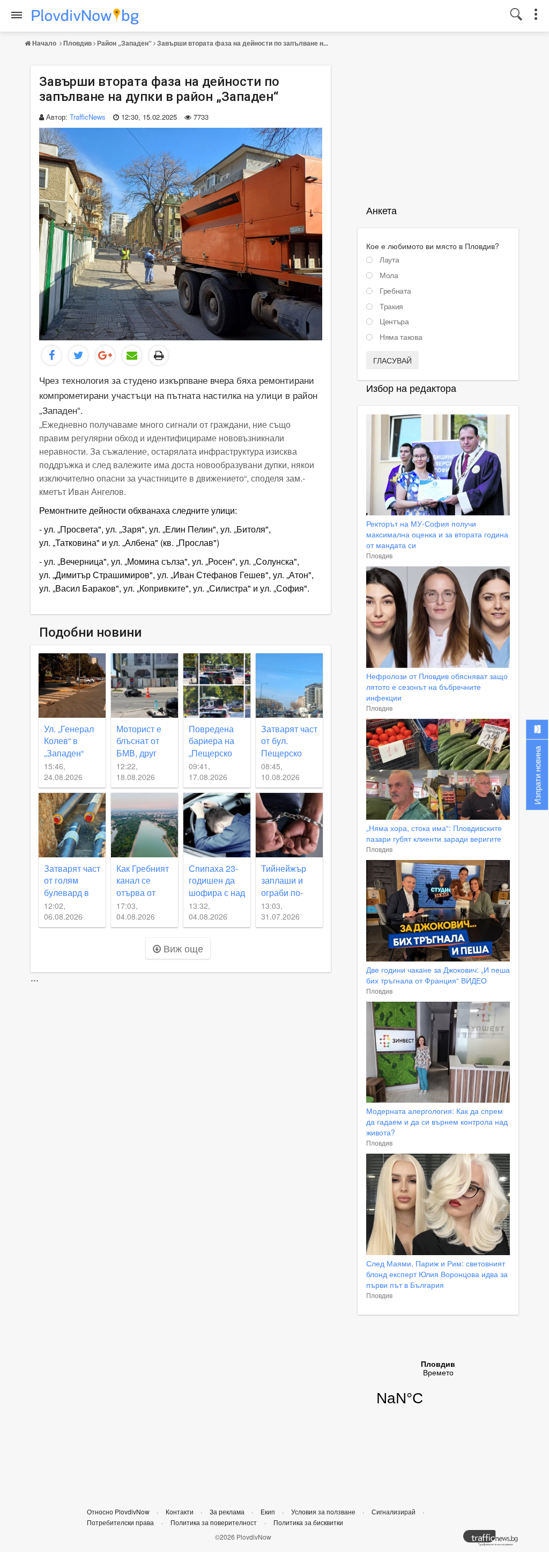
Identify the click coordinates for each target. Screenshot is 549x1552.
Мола (389, 275)
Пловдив (77, 43)
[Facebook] (51, 355)
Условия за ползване (324, 1511)
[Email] (132, 355)
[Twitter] (78, 355)
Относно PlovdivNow (119, 1511)
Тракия (391, 306)
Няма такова (401, 337)
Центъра (394, 321)
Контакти (180, 1511)
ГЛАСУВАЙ (392, 360)
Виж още (182, 948)
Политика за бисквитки (308, 1522)
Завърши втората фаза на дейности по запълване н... (242, 43)
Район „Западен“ (124, 43)
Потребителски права (120, 1522)
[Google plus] (105, 355)
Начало (44, 43)
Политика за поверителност (213, 1522)
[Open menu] (16, 15)
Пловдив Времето (438, 1390)
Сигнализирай (394, 1511)
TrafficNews (88, 117)
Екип (269, 1511)
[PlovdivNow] (494, 1541)
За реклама (228, 1511)
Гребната (395, 291)
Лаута (389, 260)
